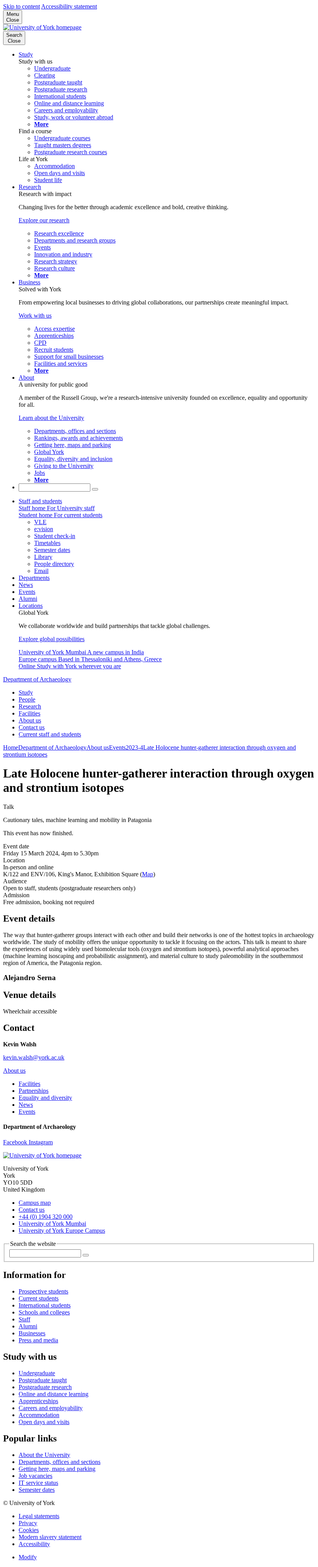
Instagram (41, 1142)
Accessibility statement (69, 6)
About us (30, 720)
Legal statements (39, 1516)
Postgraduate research (45, 1387)
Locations (31, 605)
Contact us (32, 727)
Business (29, 282)
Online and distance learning (53, 1394)
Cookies (29, 1530)
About (26, 377)
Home (10, 747)
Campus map (35, 1202)
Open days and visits (44, 1422)
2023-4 (134, 747)
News (26, 584)
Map (147, 874)
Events (27, 591)
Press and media (38, 1340)
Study (26, 54)
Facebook (16, 1142)
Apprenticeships (38, 1401)
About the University (44, 1455)
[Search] (95, 489)
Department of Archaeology (37, 679)
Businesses (32, 1333)
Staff (24, 1319)
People (27, 699)
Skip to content (21, 6)
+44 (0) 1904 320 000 (46, 1216)
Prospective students (43, 1291)
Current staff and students (50, 734)
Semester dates (37, 1489)
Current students (39, 1298)
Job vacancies (35, 1475)
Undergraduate (37, 1373)
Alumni (28, 598)
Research (30, 187)
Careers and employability (51, 1408)
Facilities (29, 713)
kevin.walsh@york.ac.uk (33, 1057)
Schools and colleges (44, 1312)
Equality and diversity (45, 1097)
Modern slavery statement (50, 1537)
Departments (34, 578)
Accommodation (39, 1415)
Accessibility (34, 1544)
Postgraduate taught (43, 1380)
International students (45, 1305)
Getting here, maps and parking (57, 1469)
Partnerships (33, 1090)
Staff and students (40, 501)
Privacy (28, 1523)
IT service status (38, 1482)
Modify (28, 1557)
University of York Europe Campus (62, 1230)
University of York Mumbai (52, 1223)
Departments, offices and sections (59, 1462)
